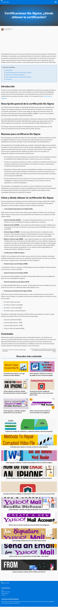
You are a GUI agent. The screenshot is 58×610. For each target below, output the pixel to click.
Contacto (3, 595)
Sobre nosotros (4, 593)
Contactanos (17, 603)
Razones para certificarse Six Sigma (15, 74)
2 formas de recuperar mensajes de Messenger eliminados (14, 350)
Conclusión (9, 79)
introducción (9, 70)
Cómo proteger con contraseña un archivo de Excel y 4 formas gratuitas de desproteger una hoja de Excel (43, 350)
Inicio (2, 590)
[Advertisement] (29, 42)
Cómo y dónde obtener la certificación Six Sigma (18, 77)
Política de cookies (5, 591)
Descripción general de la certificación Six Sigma (18, 72)
